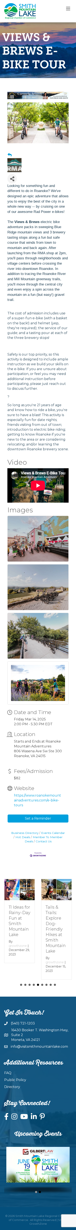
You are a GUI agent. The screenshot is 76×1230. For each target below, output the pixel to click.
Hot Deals (22, 837)
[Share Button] (12, 178)
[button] (36, 1192)
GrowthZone (38, 1223)
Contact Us (44, 841)
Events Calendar (53, 833)
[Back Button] (10, 155)
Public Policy (15, 1080)
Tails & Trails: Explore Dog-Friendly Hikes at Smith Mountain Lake (56, 929)
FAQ (7, 1073)
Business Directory (24, 833)
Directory (12, 1087)
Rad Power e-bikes (49, 212)
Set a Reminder (38, 818)
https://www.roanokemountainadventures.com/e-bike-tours (37, 800)
